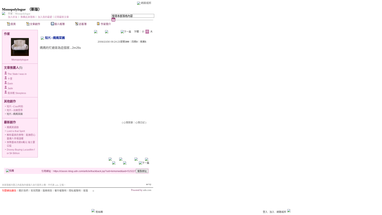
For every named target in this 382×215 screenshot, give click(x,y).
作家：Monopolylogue (19, 13)
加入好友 (13, 17)
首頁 (13, 23)
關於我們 (23, 190)
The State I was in (17, 74)
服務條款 (47, 190)
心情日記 (140, 122)
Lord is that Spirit (16, 131)
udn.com (147, 190)
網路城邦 (146, 2)
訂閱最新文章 (62, 17)
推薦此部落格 (27, 17)
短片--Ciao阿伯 (15, 106)
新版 (34, 9)
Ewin (10, 83)
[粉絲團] (93, 210)
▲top (148, 184)
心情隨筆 (128, 122)
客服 (85, 190)
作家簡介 (106, 23)
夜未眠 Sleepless (17, 93)
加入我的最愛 (45, 17)
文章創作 (35, 23)
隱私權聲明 (75, 190)
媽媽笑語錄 (13, 127)
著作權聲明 (60, 190)
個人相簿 (59, 23)
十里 (10, 78)
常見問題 (35, 190)
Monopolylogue (14, 9)
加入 (272, 212)
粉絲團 (99, 212)
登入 (265, 212)
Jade (10, 88)
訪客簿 (83, 23)
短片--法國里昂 (15, 110)
